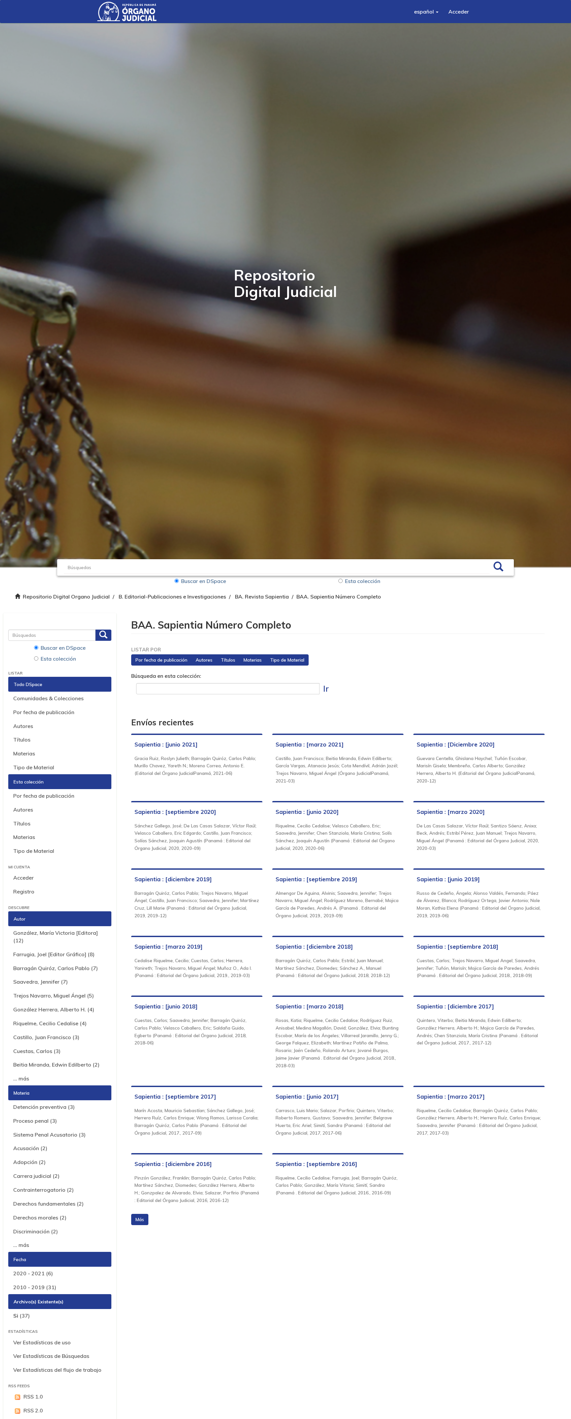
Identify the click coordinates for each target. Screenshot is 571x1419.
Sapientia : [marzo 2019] (168, 946)
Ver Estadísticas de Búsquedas (51, 1356)
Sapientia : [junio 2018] (166, 1006)
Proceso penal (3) (35, 1120)
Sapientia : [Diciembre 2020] (456, 744)
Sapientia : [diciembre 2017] (455, 1006)
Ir (326, 688)
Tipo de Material (33, 767)
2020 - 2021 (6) (33, 1273)
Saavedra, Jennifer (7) (40, 981)
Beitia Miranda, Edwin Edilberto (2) (56, 1064)
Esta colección (362, 581)
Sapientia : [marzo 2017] (451, 1096)
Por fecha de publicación (43, 712)
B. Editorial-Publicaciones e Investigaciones (172, 596)
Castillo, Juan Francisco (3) (46, 1037)
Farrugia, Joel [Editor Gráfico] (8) (54, 954)
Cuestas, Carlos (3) (36, 1051)
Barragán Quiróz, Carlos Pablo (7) (55, 968)
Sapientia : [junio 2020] (307, 811)
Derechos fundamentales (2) (48, 1203)
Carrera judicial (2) (36, 1176)
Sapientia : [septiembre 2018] (457, 946)
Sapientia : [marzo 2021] (310, 744)
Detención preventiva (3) (44, 1107)
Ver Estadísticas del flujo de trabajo (57, 1369)
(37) (21, 1315)
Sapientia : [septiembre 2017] (175, 1096)
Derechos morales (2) (39, 1217)
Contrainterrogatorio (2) (43, 1189)
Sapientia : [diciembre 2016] (173, 1163)
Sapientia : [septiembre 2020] (175, 811)
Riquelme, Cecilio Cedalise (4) (50, 1023)
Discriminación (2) (35, 1231)
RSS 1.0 (33, 1396)
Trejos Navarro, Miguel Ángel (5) (53, 995)
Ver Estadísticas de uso (42, 1342)
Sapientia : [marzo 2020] (451, 811)
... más (21, 1078)
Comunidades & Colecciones (48, 698)
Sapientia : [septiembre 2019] (316, 879)
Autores (23, 726)
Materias (24, 753)
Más (139, 1219)
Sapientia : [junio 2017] (307, 1096)
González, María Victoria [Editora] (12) (55, 936)
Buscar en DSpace (203, 581)
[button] (426, 11)
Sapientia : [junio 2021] (166, 744)
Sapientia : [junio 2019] (448, 879)
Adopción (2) (29, 1162)
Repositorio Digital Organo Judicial (66, 596)
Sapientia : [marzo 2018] (310, 1006)
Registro (23, 891)
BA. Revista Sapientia (262, 596)
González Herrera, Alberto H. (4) (53, 1009)
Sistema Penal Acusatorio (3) (49, 1134)
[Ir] (498, 567)
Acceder (23, 877)
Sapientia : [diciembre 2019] (173, 879)
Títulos (21, 739)
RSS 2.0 (33, 1410)
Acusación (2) (30, 1148)
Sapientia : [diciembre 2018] (314, 946)
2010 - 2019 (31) (34, 1287)
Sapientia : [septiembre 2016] (316, 1163)
